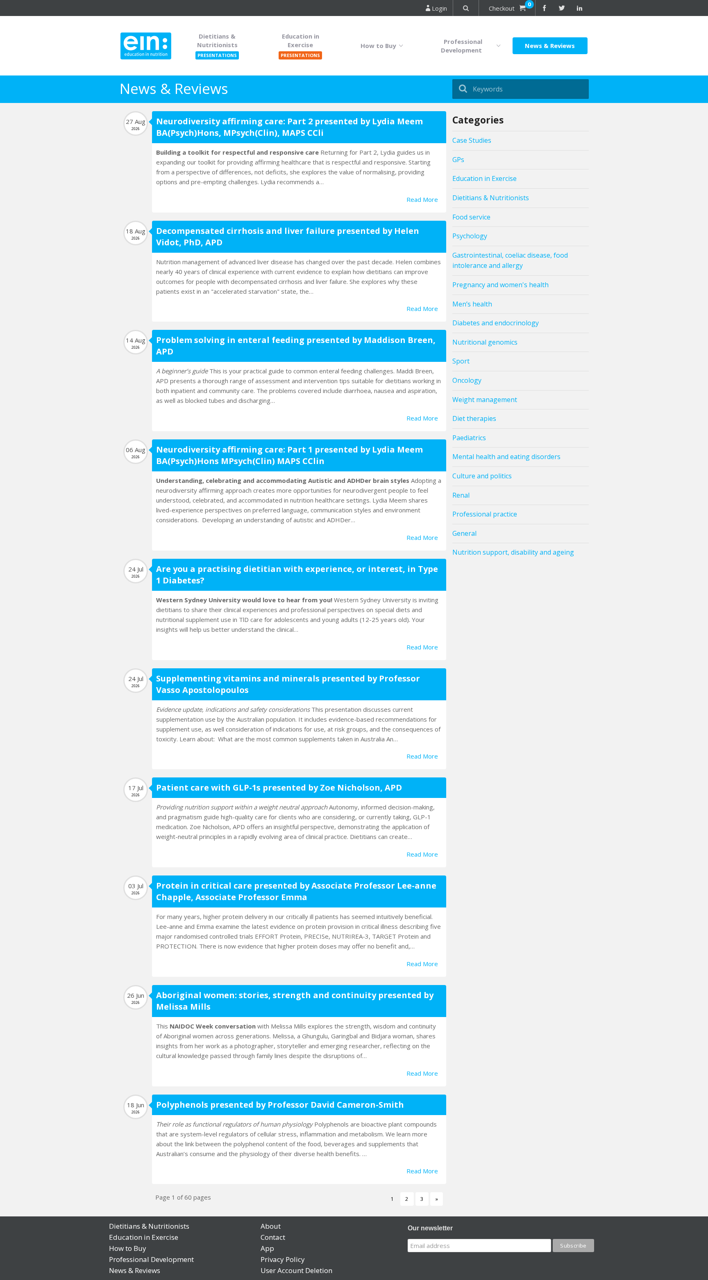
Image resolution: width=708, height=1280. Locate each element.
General (464, 533)
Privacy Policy (283, 1259)
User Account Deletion (296, 1270)
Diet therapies (474, 418)
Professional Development (463, 45)
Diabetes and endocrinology (495, 322)
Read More (422, 199)
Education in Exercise (484, 178)
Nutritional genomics (484, 342)
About (271, 1226)
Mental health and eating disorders (506, 456)
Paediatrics (469, 437)
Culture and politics (482, 475)
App (267, 1248)
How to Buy (380, 45)
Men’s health (472, 304)
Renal (461, 495)
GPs (458, 159)
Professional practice (484, 514)
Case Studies (471, 140)
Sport (461, 361)
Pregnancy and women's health (500, 284)
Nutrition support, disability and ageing (513, 552)
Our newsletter (430, 1228)
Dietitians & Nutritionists (490, 197)
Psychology (469, 235)
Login (438, 8)
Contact (273, 1237)
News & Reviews (550, 45)
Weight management (484, 399)
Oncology (466, 380)
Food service (471, 217)
